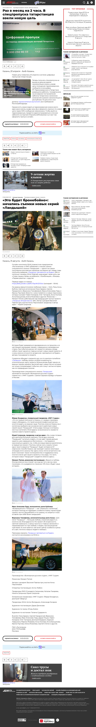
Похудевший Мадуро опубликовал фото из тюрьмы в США (81, 103)
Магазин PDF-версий (48, 690)
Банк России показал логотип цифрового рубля (80, 97)
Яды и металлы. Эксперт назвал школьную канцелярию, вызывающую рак (80, 208)
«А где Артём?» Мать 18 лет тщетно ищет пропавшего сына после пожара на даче (81, 80)
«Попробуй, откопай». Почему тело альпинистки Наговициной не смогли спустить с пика (81, 56)
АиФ (15, 62)
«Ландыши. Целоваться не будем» (41, 272)
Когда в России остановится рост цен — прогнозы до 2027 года (81, 109)
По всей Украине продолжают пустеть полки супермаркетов (80, 115)
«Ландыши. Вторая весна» (22, 301)
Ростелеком (6, 251)
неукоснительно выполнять (30, 102)
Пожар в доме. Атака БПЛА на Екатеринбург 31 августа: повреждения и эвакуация (78, 14)
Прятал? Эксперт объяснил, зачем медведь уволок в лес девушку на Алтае (81, 220)
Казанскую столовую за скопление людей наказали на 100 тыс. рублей (50, 153)
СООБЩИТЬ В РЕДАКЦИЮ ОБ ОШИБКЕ (61, 694)
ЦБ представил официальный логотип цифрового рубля (79, 121)
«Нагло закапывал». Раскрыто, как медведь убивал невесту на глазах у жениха (81, 202)
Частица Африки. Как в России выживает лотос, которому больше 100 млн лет (81, 226)
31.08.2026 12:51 (7, 197)
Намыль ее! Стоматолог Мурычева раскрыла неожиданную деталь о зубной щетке (81, 74)
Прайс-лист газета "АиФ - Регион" (54, 692)
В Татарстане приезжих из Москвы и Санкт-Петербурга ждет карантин (21, 165)
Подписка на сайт (21, 692)
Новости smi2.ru (9, 190)
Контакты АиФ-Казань (35, 692)
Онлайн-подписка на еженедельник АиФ (68, 690)
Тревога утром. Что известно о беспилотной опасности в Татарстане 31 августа (78, 36)
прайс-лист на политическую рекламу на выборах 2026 (32, 694)
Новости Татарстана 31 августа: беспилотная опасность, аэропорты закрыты (78, 44)
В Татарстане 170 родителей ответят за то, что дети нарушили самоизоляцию (20, 159)
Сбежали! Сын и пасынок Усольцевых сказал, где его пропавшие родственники (82, 68)
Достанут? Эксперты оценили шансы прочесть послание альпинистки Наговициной (82, 86)
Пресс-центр (36, 690)
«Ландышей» (47, 371)
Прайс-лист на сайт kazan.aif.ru (75, 692)
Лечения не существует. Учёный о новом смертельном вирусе (81, 213)
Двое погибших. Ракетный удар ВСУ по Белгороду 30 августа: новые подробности (78, 29)
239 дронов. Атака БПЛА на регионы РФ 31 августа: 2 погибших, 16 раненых (78, 21)
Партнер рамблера (32, 720)
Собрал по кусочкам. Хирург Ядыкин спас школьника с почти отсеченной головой (82, 233)
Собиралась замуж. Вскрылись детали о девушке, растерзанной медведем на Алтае (81, 62)
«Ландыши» (16, 360)
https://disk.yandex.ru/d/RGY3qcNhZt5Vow (28, 283)
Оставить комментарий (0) (48, 124)
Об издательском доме (23, 690)
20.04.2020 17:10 (7, 7)
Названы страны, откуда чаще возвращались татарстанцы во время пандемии (49, 159)
